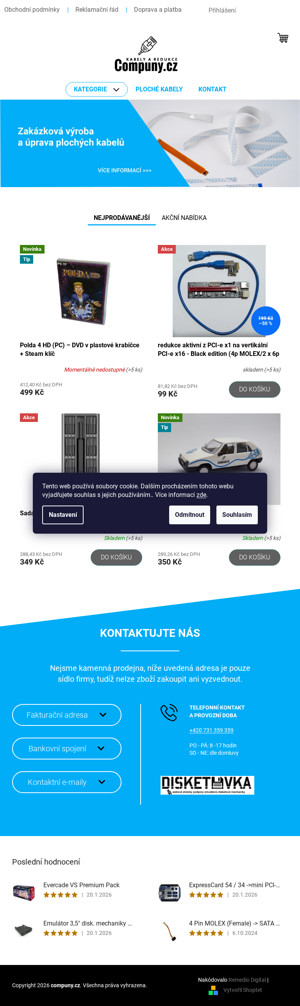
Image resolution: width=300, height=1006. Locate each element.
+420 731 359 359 (211, 730)
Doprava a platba (158, 9)
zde (201, 495)
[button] (22, 143)
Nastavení (63, 514)
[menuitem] (96, 89)
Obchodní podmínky (32, 9)
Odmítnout (189, 514)
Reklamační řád (96, 9)
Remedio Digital (247, 980)
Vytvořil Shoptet (242, 990)
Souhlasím (237, 514)
